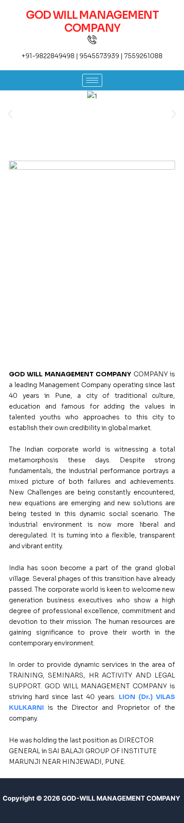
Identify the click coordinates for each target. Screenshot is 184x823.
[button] (10, 114)
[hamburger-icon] (92, 80)
